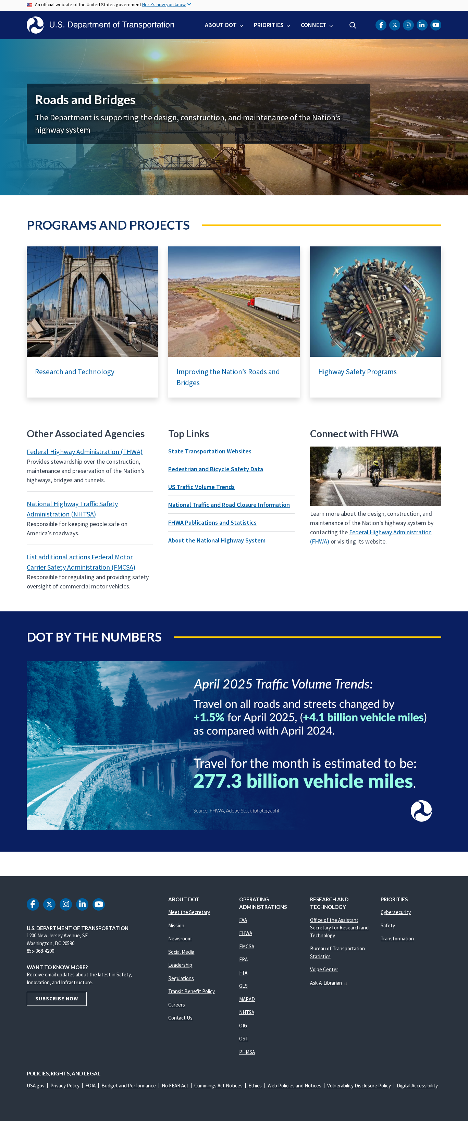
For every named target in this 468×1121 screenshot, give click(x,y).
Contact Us (180, 1017)
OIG (243, 1025)
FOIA (90, 1085)
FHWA (245, 933)
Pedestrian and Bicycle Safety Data (215, 469)
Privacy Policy (64, 1085)
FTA (243, 973)
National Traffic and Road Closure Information (229, 505)
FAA (243, 920)
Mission (176, 925)
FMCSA (246, 946)
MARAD (247, 999)
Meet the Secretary (189, 912)
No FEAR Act (175, 1085)
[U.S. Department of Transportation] (100, 25)
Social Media (181, 952)
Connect (314, 25)
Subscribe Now (56, 998)
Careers (176, 1004)
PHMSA (247, 1052)
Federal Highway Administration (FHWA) (85, 451)
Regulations (181, 978)
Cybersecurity (396, 912)
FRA (243, 959)
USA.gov (36, 1085)
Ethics (255, 1085)
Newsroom (180, 938)
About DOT (221, 25)
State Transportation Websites (209, 451)
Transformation (397, 938)
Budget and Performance (128, 1085)
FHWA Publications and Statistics (212, 522)
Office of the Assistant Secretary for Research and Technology (339, 928)
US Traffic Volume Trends (201, 487)
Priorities (269, 25)
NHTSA (246, 1012)
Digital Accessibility (417, 1085)
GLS (243, 986)
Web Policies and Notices (294, 1085)
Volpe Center (324, 969)
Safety (388, 925)
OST (243, 1038)
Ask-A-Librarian (326, 982)
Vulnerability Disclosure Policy (359, 1085)
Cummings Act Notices (218, 1085)
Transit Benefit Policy (191, 991)
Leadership (180, 965)
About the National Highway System (217, 540)
